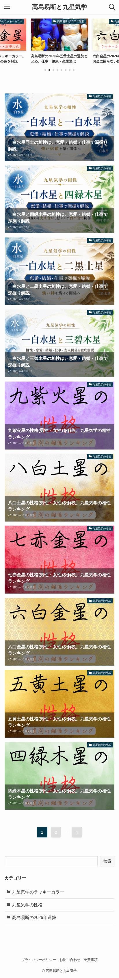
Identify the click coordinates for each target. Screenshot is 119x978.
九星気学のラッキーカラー (38, 892)
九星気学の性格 (27, 905)
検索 (107, 861)
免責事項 (91, 960)
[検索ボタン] (112, 7)
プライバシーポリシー (38, 960)
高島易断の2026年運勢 (34, 917)
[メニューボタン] (7, 7)
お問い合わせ (70, 960)
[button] (45, 70)
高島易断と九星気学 (59, 7)
